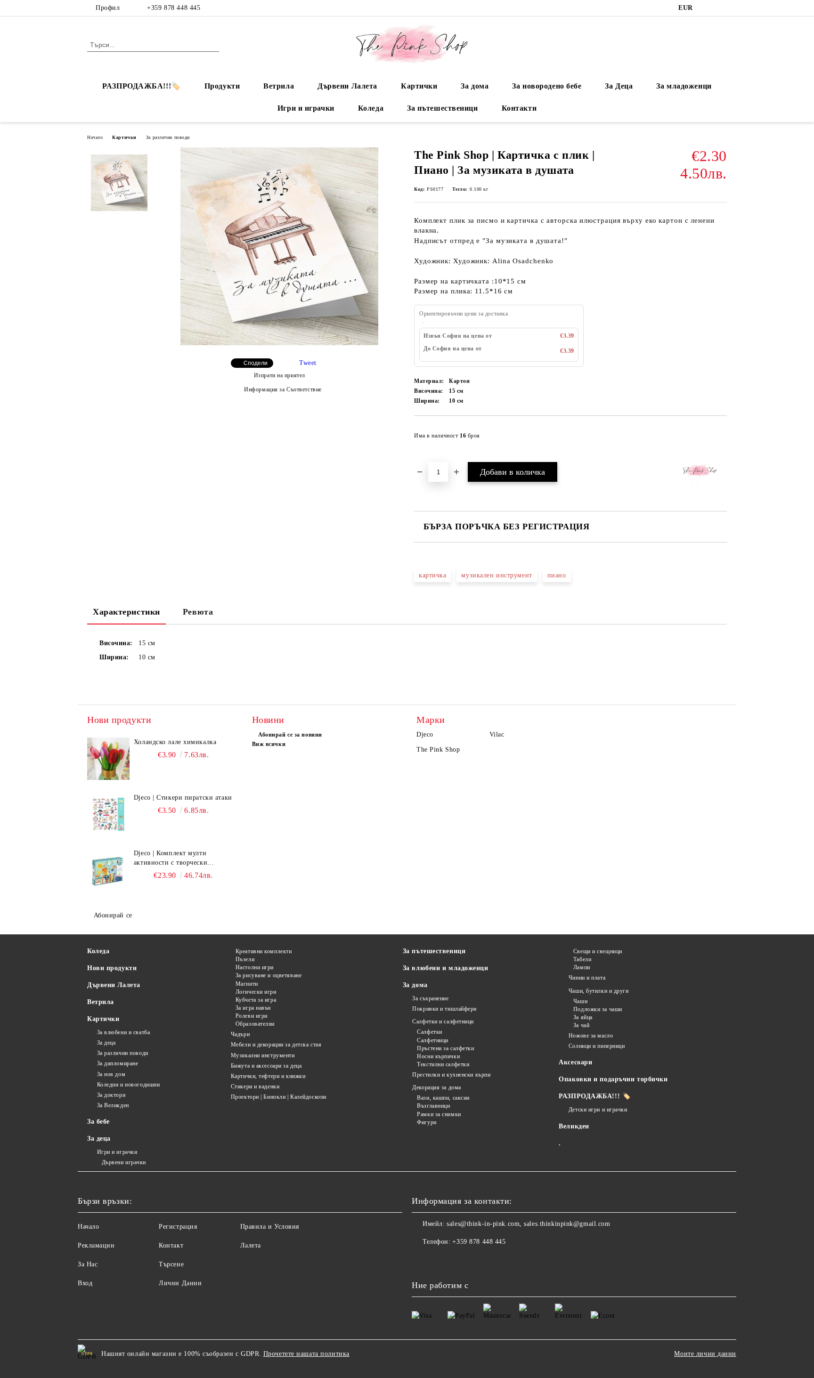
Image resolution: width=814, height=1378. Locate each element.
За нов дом (111, 1074)
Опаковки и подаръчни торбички (613, 1079)
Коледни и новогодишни (128, 1084)
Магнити (247, 984)
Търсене (171, 1264)
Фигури (426, 1122)
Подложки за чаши (597, 1009)
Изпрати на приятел (279, 375)
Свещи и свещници (597, 951)
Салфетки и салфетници (443, 1021)
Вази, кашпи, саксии (443, 1097)
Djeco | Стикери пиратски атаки (183, 797)
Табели (582, 959)
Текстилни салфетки (443, 1064)
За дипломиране (117, 1063)
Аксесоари (575, 1062)
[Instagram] (721, 8)
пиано (556, 575)
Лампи (581, 967)
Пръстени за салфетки (445, 1048)
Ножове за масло (591, 1035)
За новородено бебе (546, 86)
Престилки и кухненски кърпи (451, 1074)
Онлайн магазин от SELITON (407, 1373)
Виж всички (269, 744)
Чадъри (240, 1034)
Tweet (308, 362)
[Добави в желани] (720, 438)
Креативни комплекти (264, 951)
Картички (419, 86)
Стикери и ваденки (255, 1086)
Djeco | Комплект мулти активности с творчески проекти (170, 858)
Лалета (250, 1245)
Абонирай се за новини (290, 734)
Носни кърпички (438, 1056)
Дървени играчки (124, 1162)
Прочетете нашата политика (306, 1353)
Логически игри (256, 992)
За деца (106, 1042)
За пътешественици (442, 108)
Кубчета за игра (256, 1000)
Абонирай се (113, 915)
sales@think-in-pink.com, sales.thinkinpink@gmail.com (528, 1223)
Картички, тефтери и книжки (268, 1076)
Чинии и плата (587, 977)
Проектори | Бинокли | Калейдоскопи (278, 1097)
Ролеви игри (252, 1016)
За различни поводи (168, 137)
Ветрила (278, 86)
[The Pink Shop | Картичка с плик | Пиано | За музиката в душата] (279, 343)
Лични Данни (180, 1283)
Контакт (171, 1245)
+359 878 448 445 (173, 7)
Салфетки (429, 1032)
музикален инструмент (496, 575)
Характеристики (126, 611)
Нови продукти (112, 968)
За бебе (98, 1121)
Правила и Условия (270, 1226)
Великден (574, 1126)
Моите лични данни (705, 1353)
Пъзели (245, 959)
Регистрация (178, 1226)
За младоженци (683, 86)
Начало (95, 137)
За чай (581, 1025)
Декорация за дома (436, 1087)
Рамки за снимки (439, 1114)
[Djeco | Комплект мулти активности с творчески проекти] (108, 870)
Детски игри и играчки (598, 1109)
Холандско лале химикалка (175, 742)
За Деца (619, 86)
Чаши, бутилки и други (598, 991)
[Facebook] (707, 8)
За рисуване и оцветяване (268, 975)
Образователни (255, 1024)
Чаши (580, 1001)
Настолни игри (255, 967)
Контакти (519, 108)
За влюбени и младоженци (445, 968)
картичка (432, 575)
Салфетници (432, 1040)
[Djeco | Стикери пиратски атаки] (108, 814)
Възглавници (433, 1105)
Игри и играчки (305, 108)
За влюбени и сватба (123, 1032)
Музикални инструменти (262, 1055)
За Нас (88, 1264)
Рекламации (96, 1245)
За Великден (113, 1105)
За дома (474, 86)
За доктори (111, 1095)
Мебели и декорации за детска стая (276, 1044)
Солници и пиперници (597, 1046)
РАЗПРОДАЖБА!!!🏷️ (141, 86)
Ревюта (198, 611)
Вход (85, 1283)
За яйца (582, 1017)
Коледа (370, 108)
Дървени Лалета (347, 86)
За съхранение (430, 998)
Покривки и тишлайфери (444, 1008)
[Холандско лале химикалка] (108, 759)
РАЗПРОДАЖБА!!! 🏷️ (594, 1096)
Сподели (256, 363)
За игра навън (253, 1008)
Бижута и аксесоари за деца (266, 1065)
